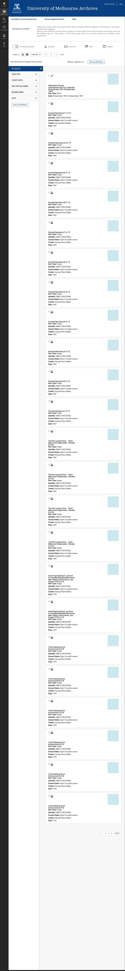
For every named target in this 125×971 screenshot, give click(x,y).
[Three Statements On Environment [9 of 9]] (113, 640)
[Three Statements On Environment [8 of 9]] (113, 672)
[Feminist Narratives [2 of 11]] (113, 374)
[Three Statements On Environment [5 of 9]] (113, 767)
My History (4, 30)
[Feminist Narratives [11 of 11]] (113, 106)
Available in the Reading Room (24, 19)
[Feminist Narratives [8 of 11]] (113, 196)
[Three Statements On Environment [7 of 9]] (113, 704)
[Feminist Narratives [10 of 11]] (113, 136)
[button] (70, 46)
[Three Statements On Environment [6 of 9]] (113, 735)
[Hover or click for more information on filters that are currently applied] (83, 62)
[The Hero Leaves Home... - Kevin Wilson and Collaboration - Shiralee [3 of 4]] (113, 468)
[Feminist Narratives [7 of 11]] (113, 225)
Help (74, 19)
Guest (113, 4)
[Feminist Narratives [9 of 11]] (113, 166)
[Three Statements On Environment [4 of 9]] (113, 799)
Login (4, 38)
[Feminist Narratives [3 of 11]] (113, 345)
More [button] (4, 46)
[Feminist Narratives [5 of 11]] (113, 285)
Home (4, 6)
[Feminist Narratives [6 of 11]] (113, 255)
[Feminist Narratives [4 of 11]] (113, 315)
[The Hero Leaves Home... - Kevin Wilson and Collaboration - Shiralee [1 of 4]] (113, 535)
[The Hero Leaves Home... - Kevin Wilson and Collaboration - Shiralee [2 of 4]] (113, 501)
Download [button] (49, 46)
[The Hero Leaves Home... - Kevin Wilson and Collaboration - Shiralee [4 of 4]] (113, 434)
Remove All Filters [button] (96, 62)
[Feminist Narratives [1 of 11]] (113, 404)
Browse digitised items (54, 19)
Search (4, 22)
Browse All (4, 14)
